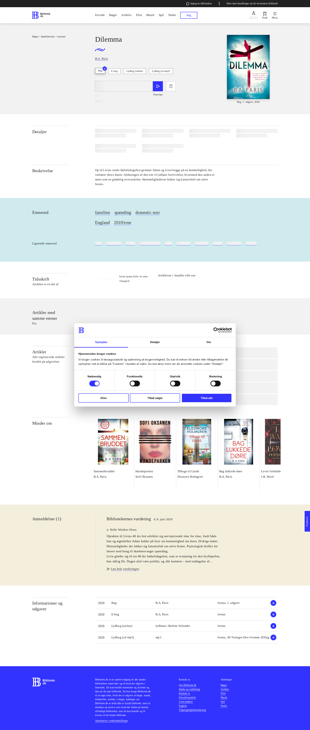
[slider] (248, 69)
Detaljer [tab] (155, 342)
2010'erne (122, 222)
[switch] (135, 383)
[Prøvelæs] (158, 86)
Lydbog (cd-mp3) (161, 71)
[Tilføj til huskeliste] (171, 86)
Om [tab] (208, 342)
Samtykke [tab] (101, 342)
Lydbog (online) (134, 71)
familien (102, 212)
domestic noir (147, 212)
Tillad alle (207, 398)
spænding (122, 212)
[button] (186, 603)
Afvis (103, 398)
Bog (100, 70)
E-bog (114, 71)
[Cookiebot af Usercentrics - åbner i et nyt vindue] (216, 330)
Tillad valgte (155, 398)
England (102, 222)
